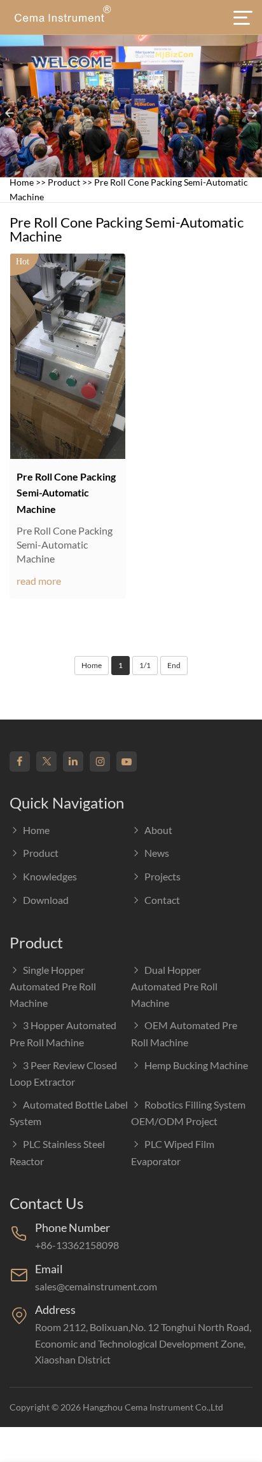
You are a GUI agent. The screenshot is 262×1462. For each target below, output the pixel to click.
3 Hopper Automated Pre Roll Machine (63, 1033)
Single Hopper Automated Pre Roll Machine (53, 986)
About (158, 830)
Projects (162, 876)
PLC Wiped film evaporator (172, 1152)
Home (22, 182)
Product (64, 182)
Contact (162, 900)
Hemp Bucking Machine (196, 1065)
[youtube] (126, 761)
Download (46, 900)
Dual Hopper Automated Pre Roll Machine (174, 986)
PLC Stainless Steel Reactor (57, 1152)
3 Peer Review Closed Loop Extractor (63, 1073)
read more (39, 581)
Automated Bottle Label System (69, 1113)
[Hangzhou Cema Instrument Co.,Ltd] (62, 17)
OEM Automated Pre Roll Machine (184, 1033)
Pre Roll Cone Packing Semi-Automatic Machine (66, 492)
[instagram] (100, 761)
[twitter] (46, 761)
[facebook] (20, 761)
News (156, 853)
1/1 (145, 665)
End (174, 665)
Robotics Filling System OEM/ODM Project (188, 1113)
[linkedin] (73, 761)
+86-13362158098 (77, 1245)
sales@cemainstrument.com (96, 1286)
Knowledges (50, 876)
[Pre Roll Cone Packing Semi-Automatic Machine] (67, 356)
